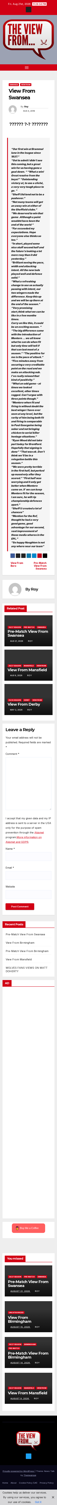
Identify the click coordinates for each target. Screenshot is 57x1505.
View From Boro (17, 564)
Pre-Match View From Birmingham (27, 951)
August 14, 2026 (20, 1363)
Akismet (39, 832)
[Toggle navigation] (26, 67)
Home (5, 1483)
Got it (38, 1502)
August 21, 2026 (20, 1291)
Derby (26, 700)
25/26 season (15, 700)
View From (25, 85)
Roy (26, 106)
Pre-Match (29, 627)
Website (10, 886)
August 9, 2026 (20, 1398)
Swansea (14, 85)
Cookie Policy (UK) (28, 1483)
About (13, 1483)
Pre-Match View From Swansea (40, 566)
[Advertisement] (28, 1103)
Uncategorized (16, 1312)
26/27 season (15, 627)
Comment (12, 753)
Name (10, 848)
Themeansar (30, 1475)
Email (10, 867)
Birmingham (30, 1344)
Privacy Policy (47, 1483)
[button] (47, 67)
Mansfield (29, 666)
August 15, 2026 (20, 1327)
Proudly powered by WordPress (19, 1471)
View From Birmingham (20, 942)
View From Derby (24, 704)
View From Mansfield (27, 670)
